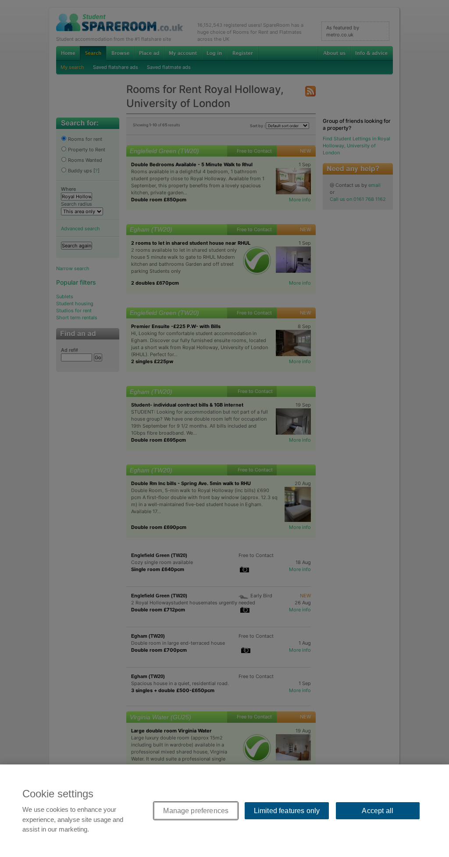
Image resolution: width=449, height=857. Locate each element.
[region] (224, 810)
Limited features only (287, 810)
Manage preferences (195, 810)
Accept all (377, 810)
